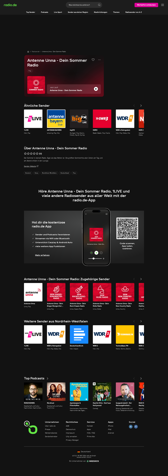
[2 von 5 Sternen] (28, 153)
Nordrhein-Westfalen (49, 173)
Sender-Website (30, 166)
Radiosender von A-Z (133, 12)
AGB (67, 426)
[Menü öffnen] (162, 4)
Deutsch (28, 173)
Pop (30, 71)
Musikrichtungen (100, 12)
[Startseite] (28, 52)
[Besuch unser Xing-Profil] (136, 426)
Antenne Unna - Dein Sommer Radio (66, 90)
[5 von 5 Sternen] (37, 153)
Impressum (70, 433)
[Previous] (134, 105)
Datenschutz (70, 429)
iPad (109, 429)
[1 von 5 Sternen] (25, 153)
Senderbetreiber (51, 436)
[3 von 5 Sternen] (31, 153)
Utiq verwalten (71, 436)
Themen (116, 12)
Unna (36, 173)
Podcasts (44, 12)
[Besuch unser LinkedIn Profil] (131, 426)
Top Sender (30, 12)
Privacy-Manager (72, 440)
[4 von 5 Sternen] (34, 153)
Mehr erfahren (42, 255)
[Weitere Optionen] (99, 59)
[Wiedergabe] (96, 89)
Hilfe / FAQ (91, 433)
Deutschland (65, 173)
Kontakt (90, 426)
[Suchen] (99, 4)
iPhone (110, 426)
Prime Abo (91, 436)
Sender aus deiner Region (78, 12)
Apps (89, 429)
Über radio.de (50, 426)
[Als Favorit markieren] (93, 60)
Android (111, 433)
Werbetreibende (51, 433)
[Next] (141, 105)
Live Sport (58, 12)
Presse (47, 429)
